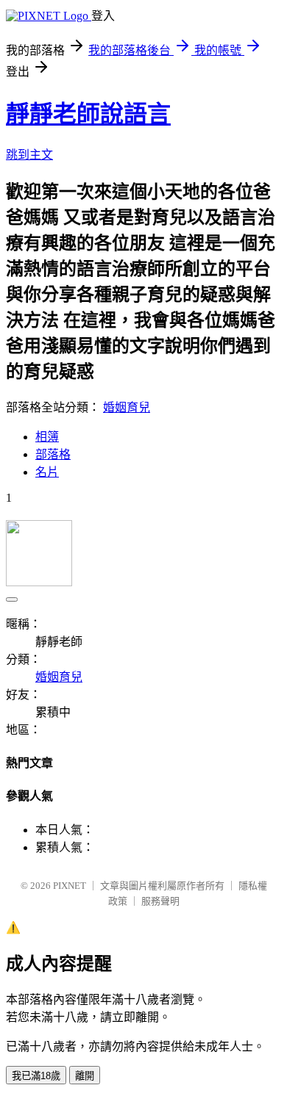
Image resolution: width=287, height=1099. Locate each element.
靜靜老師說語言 (88, 114)
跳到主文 (29, 154)
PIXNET (69, 885)
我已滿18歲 (36, 1075)
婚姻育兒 (126, 407)
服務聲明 (160, 901)
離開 (84, 1075)
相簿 (47, 436)
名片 (47, 472)
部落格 (53, 454)
